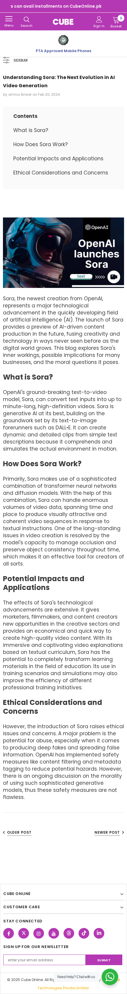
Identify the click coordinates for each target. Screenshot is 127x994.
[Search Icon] (27, 20)
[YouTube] (53, 933)
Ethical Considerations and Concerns (60, 172)
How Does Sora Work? (40, 144)
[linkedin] (99, 933)
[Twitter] (23, 933)
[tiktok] (84, 933)
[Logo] (63, 21)
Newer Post (107, 832)
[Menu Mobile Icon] (8, 18)
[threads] (69, 933)
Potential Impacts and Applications (58, 158)
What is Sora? (30, 130)
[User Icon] (99, 19)
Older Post (19, 832)
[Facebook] (8, 933)
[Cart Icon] (116, 19)
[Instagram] (38, 933)
